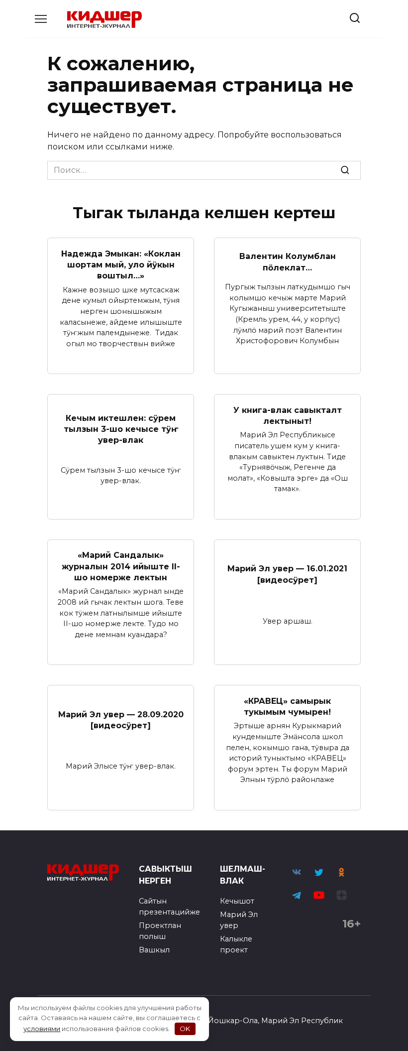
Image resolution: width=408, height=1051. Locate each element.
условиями (41, 1029)
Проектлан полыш (160, 931)
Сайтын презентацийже (169, 907)
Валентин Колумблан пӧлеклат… (287, 262)
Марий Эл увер (239, 920)
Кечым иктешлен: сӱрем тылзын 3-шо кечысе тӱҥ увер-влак (121, 429)
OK (185, 1029)
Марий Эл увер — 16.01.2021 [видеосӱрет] (287, 574)
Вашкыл (154, 949)
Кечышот (237, 901)
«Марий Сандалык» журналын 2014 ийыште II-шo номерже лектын (121, 566)
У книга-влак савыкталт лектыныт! (287, 415)
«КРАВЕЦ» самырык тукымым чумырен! (287, 706)
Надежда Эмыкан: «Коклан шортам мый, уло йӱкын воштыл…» (121, 264)
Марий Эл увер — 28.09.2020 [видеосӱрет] (121, 719)
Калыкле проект (236, 944)
